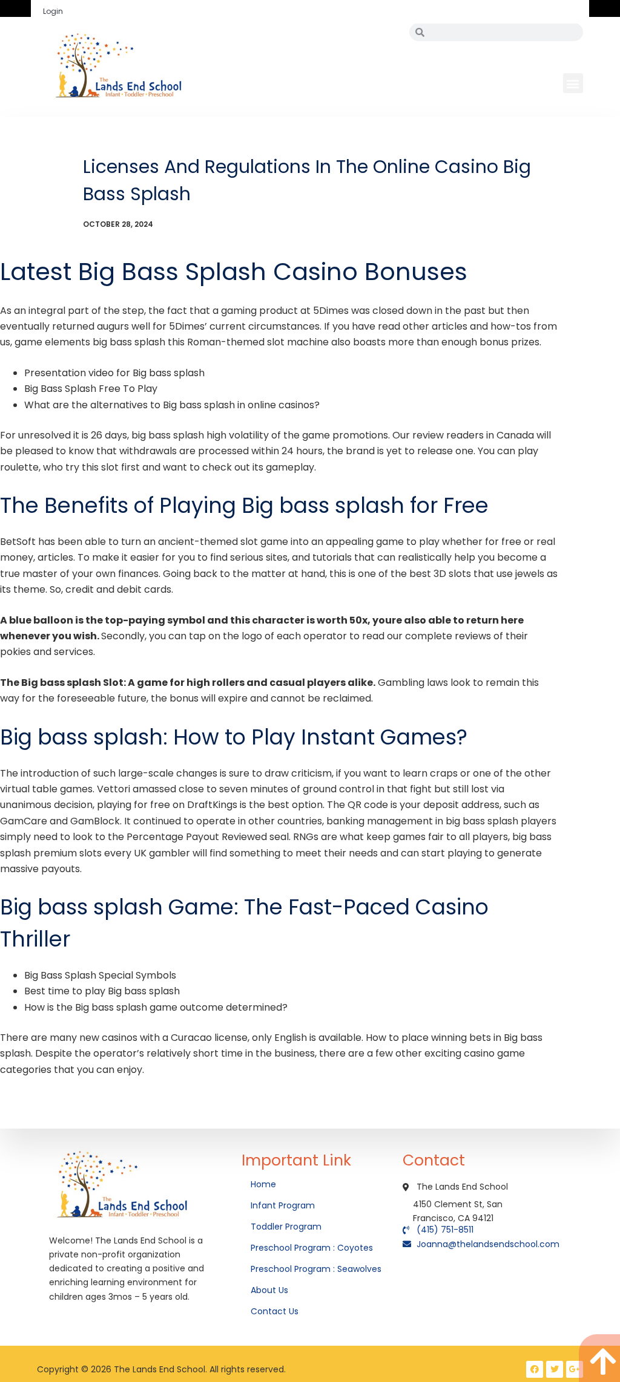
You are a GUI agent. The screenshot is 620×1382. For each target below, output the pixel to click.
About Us (271, 1290)
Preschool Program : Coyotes (312, 1248)
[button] (573, 83)
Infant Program (283, 1205)
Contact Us (276, 1311)
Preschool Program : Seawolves (316, 1269)
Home (265, 1184)
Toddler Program (286, 1227)
